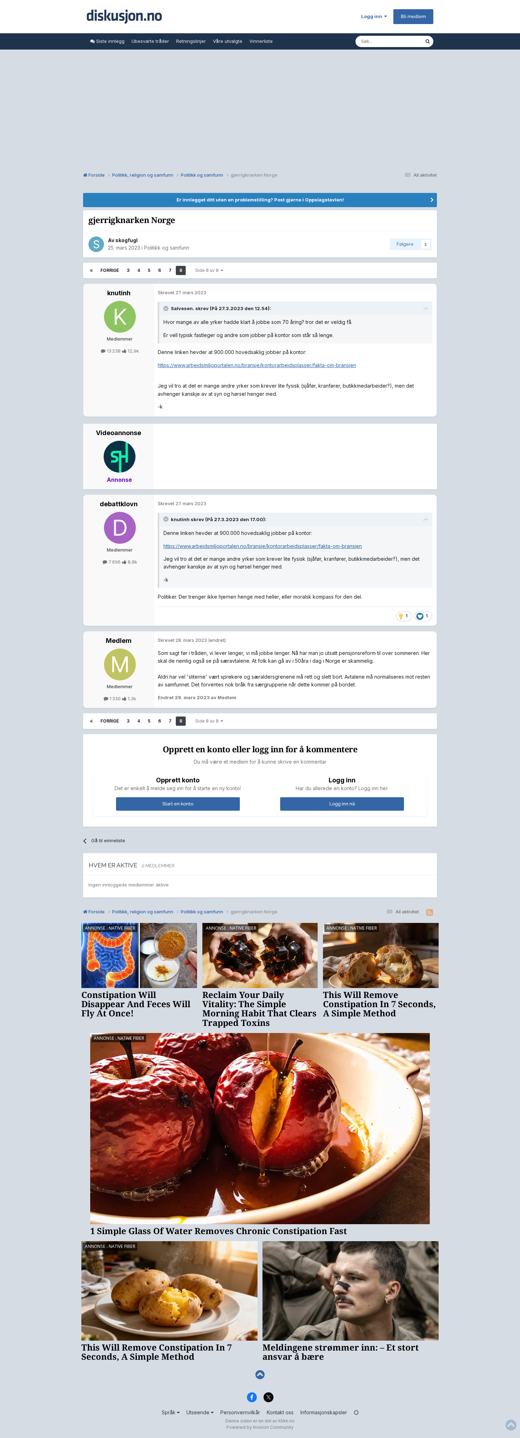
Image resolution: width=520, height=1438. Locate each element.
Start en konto (177, 803)
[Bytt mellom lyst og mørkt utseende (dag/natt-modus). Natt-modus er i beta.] (356, 1412)
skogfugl (126, 240)
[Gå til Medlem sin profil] (120, 664)
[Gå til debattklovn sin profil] (120, 528)
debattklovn (119, 504)
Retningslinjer (191, 41)
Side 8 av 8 (208, 270)
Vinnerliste (261, 41)
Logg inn (372, 16)
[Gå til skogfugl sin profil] (96, 244)
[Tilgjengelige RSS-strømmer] (429, 913)
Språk (169, 1412)
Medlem (119, 640)
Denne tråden (401, 41)
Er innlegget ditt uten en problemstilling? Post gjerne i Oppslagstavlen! (260, 199)
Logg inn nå (342, 803)
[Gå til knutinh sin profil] (120, 317)
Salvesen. (182, 308)
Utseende (198, 1412)
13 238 (113, 351)
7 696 (114, 562)
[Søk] (427, 41)
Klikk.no (286, 1420)
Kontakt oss (280, 1412)
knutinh (119, 293)
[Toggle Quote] (166, 308)
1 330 (115, 698)
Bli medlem (413, 16)
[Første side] (91, 270)
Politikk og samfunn (166, 248)
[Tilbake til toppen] (260, 1375)
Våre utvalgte (227, 41)
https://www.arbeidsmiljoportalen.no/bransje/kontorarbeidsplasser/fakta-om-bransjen (257, 365)
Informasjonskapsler (323, 1412)
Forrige (109, 270)
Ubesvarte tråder (150, 41)
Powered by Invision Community (260, 1427)
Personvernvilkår (240, 1412)
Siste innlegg (110, 41)
